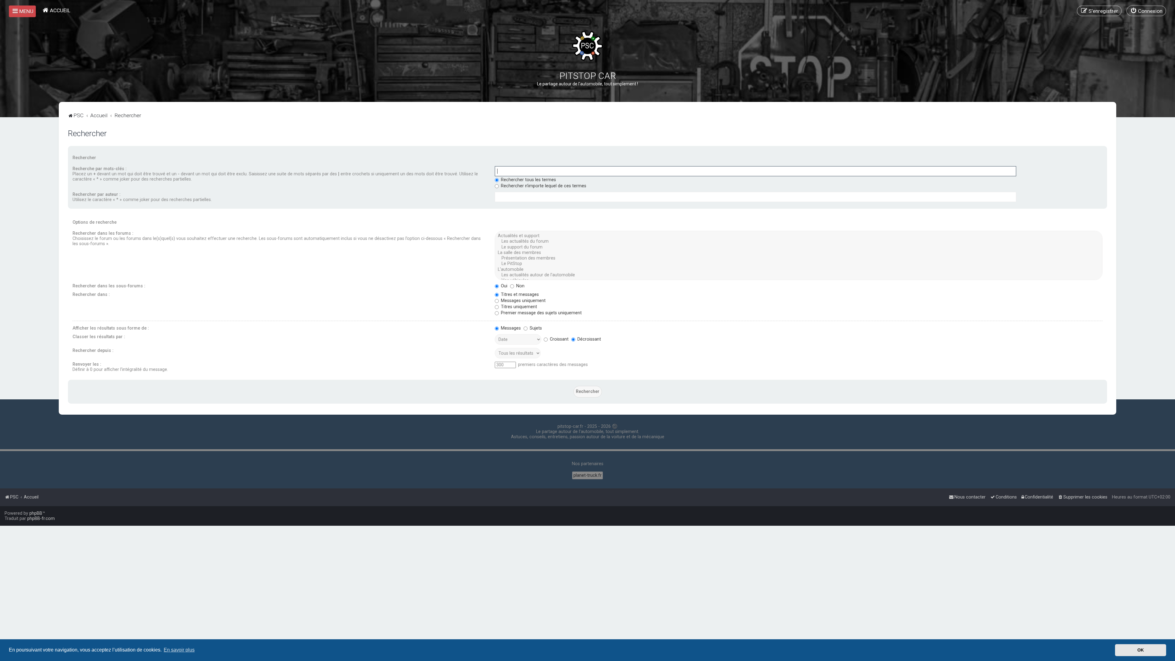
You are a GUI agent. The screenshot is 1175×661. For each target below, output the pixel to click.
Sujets (535, 328)
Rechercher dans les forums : (103, 233)
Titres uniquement (518, 306)
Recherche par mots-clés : (100, 168)
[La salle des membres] (798, 253)
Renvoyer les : (87, 364)
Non (519, 286)
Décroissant (588, 339)
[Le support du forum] (798, 247)
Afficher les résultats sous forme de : (111, 328)
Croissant (559, 339)
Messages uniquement (523, 300)
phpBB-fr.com (41, 518)
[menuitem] (56, 10)
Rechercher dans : (91, 294)
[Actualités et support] (798, 236)
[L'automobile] (798, 269)
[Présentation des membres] (798, 258)
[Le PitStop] (798, 264)
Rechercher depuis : (93, 350)
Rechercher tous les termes (528, 179)
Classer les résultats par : (99, 336)
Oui (503, 286)
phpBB (35, 513)
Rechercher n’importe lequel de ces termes (543, 186)
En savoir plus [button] (179, 649)
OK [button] (1140, 650)
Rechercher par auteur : (97, 194)
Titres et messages (519, 294)
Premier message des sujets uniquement (541, 313)
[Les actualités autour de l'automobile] (798, 275)
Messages (510, 328)
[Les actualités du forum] (798, 241)
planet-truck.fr (587, 475)
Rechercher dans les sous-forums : (109, 286)
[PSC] (587, 46)
